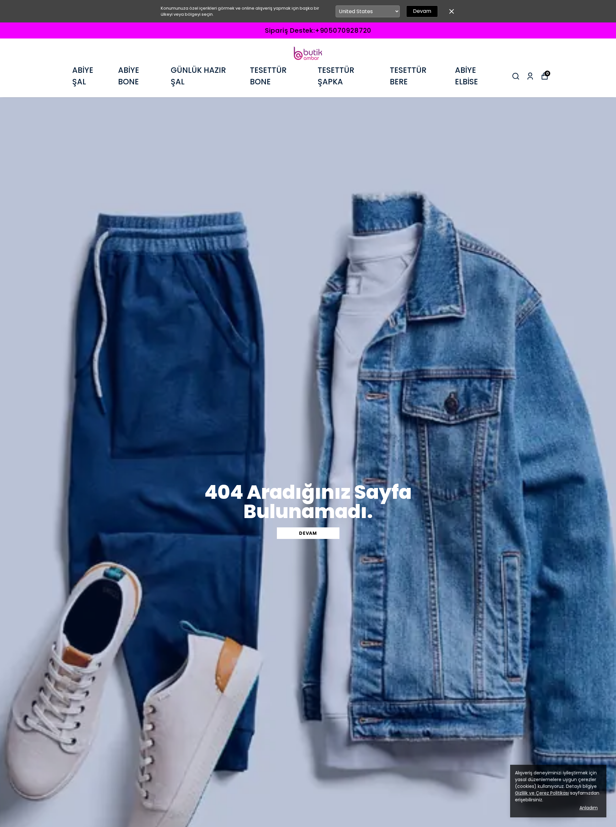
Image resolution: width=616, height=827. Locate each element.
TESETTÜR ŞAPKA (336, 76)
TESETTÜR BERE (408, 76)
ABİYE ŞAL (82, 76)
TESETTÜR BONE (268, 76)
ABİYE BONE (128, 76)
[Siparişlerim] (530, 76)
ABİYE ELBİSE (466, 76)
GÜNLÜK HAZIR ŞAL (198, 76)
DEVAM (308, 533)
